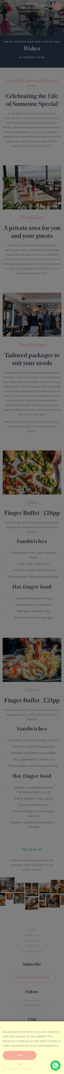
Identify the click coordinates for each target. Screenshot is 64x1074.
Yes (19, 1055)
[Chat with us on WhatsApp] (55, 1065)
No (19, 1064)
